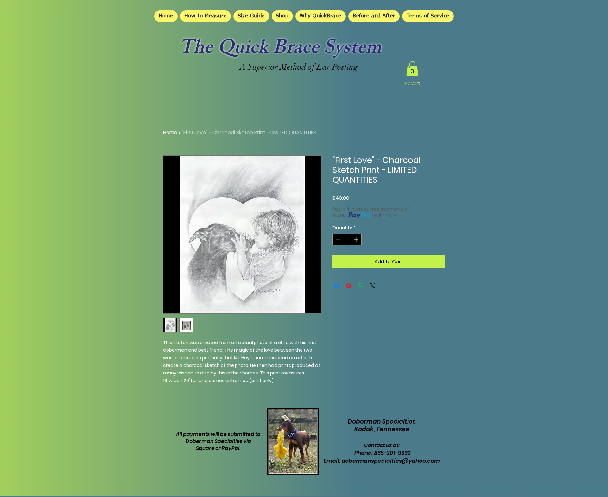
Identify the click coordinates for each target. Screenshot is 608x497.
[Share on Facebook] (336, 286)
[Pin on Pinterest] (348, 286)
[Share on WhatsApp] (360, 286)
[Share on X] (373, 286)
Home (170, 132)
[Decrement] (337, 239)
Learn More (384, 215)
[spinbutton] (347, 239)
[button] (412, 68)
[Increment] (357, 239)
